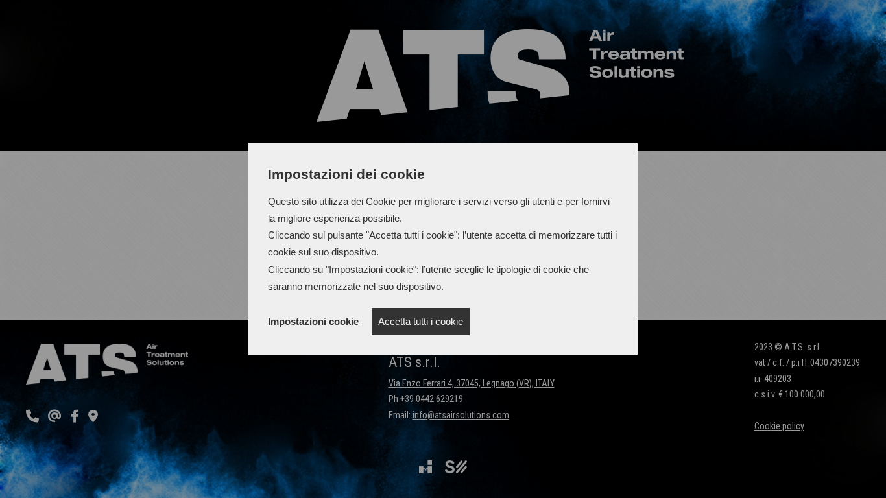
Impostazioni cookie (313, 321)
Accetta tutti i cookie (420, 321)
